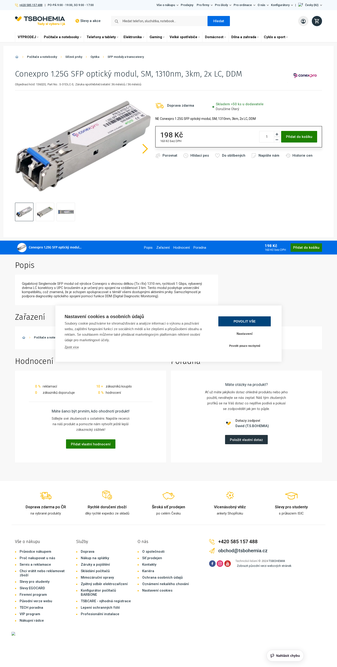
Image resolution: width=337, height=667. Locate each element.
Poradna (199, 247)
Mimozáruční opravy (97, 577)
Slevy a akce (90, 21)
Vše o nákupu (165, 5)
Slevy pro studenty (34, 582)
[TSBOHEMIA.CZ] (40, 20)
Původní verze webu (36, 601)
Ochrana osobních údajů (162, 577)
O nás (261, 5)
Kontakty (149, 564)
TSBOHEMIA (277, 561)
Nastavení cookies (157, 590)
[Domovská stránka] (17, 57)
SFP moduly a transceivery (126, 57)
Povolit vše (245, 321)
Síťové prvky (73, 57)
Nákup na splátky (95, 558)
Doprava (87, 551)
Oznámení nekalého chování (165, 584)
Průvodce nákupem (35, 551)
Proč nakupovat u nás (37, 558)
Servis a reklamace (35, 564)
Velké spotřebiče (183, 37)
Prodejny (187, 5)
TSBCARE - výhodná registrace (106, 601)
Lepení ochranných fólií (100, 607)
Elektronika (132, 37)
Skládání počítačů (95, 571)
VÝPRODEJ (27, 37)
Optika (94, 57)
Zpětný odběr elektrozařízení (104, 584)
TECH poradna (31, 607)
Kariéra (148, 571)
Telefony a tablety (101, 37)
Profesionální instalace (100, 614)
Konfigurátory (280, 5)
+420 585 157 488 (30, 5)
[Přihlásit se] (303, 21)
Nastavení (245, 333)
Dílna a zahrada (243, 37)
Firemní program (33, 595)
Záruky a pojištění (95, 564)
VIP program (30, 614)
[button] (310, 5)
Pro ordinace (243, 5)
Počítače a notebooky (61, 37)
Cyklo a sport (274, 37)
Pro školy (221, 5)
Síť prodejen (152, 558)
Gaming (156, 37)
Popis (148, 247)
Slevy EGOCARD (32, 588)
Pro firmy (203, 5)
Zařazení (163, 247)
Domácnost (214, 37)
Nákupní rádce (32, 620)
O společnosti (153, 551)
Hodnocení (181, 247)
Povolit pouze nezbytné (244, 345)
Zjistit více (72, 347)
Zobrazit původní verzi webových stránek (264, 566)
